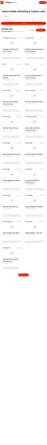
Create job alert (40, 30)
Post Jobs (42, 2)
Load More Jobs (23, 275)
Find (24, 23)
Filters (32, 30)
